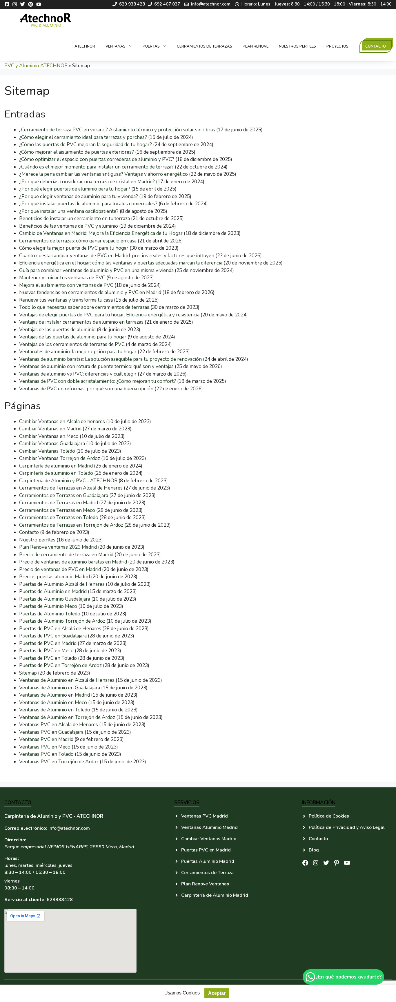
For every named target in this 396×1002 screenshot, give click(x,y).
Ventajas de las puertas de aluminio (57, 329)
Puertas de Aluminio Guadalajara (54, 599)
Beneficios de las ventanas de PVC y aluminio (68, 226)
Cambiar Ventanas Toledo (47, 451)
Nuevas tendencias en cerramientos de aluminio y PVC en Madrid (90, 292)
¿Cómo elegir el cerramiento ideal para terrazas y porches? (83, 137)
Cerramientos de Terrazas (204, 46)
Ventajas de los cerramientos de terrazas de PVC (72, 344)
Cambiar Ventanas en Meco (49, 436)
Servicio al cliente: (25, 899)
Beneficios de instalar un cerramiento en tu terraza (74, 218)
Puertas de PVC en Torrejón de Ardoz (60, 665)
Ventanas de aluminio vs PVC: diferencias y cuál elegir (78, 374)
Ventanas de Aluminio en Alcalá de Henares (67, 680)
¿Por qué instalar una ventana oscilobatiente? (69, 211)
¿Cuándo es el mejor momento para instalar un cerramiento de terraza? (96, 167)
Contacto (375, 46)
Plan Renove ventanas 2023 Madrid (58, 547)
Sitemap (28, 673)
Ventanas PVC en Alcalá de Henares (58, 724)
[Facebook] (8, 4)
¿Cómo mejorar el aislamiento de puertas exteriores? (76, 152)
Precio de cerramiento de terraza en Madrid (66, 554)
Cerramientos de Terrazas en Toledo (58, 517)
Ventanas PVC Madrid (204, 816)
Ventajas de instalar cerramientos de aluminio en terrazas (81, 322)
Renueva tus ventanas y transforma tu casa (66, 300)
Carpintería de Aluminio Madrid (214, 895)
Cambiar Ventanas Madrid (209, 839)
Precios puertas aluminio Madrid (54, 576)
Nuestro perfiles (37, 540)
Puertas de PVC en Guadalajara (53, 636)
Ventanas (116, 46)
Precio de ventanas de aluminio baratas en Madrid (73, 562)
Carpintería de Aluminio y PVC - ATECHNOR (68, 480)
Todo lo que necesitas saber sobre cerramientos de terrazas (84, 307)
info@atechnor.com (69, 828)
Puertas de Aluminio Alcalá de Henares (62, 584)
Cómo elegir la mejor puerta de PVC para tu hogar (73, 248)
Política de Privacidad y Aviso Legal (347, 827)
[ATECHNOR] (46, 20)
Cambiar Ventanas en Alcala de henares (62, 421)
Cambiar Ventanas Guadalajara (52, 443)
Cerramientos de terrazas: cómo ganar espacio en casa (78, 241)
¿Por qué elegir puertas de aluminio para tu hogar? (74, 189)
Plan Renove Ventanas (205, 884)
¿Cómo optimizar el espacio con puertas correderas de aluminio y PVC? (96, 159)
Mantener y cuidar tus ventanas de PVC (62, 277)
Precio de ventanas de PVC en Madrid (60, 569)
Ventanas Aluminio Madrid (209, 827)
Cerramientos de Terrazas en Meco (57, 510)
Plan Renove (255, 46)
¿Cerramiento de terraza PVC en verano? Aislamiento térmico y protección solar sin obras (117, 129)
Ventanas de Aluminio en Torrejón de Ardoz (67, 717)
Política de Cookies (329, 816)
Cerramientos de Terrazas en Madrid (58, 502)
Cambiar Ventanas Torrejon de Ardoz (59, 458)
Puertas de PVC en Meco (46, 650)
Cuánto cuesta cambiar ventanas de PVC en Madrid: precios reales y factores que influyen (116, 255)
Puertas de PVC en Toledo (48, 658)
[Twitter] (24, 4)
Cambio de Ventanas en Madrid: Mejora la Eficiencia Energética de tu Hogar (101, 233)
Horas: (11, 858)
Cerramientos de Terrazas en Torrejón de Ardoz (71, 525)
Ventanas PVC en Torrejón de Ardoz (59, 761)
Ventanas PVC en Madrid (46, 739)
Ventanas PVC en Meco (44, 747)
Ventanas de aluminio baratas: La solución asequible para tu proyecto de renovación (110, 359)
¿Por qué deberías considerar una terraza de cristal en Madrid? (87, 181)
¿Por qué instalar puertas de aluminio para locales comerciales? (88, 203)
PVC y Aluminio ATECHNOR (36, 65)
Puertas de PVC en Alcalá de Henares (60, 628)
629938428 (60, 899)
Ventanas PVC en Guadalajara (51, 732)
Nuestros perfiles (297, 46)
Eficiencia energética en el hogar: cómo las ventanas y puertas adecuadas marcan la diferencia (120, 263)
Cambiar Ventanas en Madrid (50, 428)
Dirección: (15, 840)
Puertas (151, 46)
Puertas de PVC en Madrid (48, 643)
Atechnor (85, 46)
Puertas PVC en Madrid (206, 850)
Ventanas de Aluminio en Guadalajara (59, 687)
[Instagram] (16, 4)
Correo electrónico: (25, 828)
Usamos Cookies (182, 992)
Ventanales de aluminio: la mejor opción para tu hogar (78, 351)
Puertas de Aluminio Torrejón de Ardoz (62, 621)
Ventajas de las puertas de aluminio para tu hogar (72, 337)
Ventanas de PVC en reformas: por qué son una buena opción (86, 388)
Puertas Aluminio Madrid (207, 861)
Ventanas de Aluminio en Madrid (54, 695)
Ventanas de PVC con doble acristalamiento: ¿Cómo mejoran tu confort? (97, 381)
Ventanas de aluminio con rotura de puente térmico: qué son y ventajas (96, 366)
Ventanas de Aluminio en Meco (53, 702)
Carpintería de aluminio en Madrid (56, 466)
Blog (314, 850)
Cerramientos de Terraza (207, 872)
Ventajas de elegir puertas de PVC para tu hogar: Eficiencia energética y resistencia (109, 314)
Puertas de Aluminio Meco (48, 606)
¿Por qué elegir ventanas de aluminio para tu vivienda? (78, 196)
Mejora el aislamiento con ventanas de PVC (66, 285)
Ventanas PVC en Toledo (46, 754)
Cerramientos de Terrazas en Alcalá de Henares (71, 488)
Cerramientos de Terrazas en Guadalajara (63, 495)
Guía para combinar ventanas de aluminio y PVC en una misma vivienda (96, 270)
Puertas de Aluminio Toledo (49, 613)
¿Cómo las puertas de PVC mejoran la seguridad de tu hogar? (85, 144)
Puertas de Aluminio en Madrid (53, 591)
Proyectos (337, 46)
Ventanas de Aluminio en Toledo (54, 709)
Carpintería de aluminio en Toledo (56, 473)
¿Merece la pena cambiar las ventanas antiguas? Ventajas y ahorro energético (103, 174)
